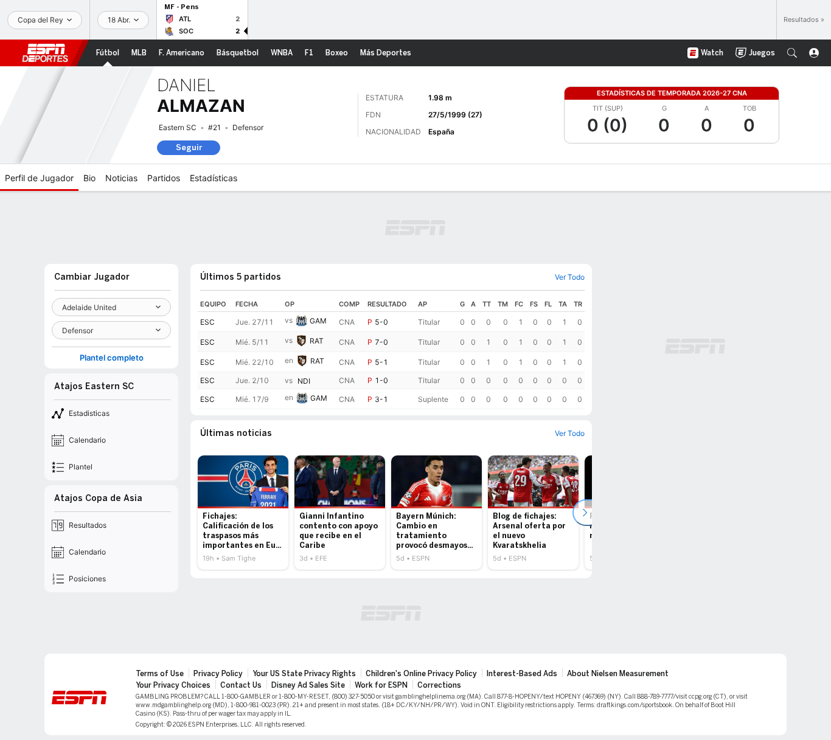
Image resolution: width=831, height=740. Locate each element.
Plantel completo (112, 357)
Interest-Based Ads (522, 673)
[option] (243, 512)
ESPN (45, 53)
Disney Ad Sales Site (308, 685)
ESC (207, 322)
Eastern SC (177, 127)
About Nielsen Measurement (618, 673)
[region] (391, 353)
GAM (318, 320)
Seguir (189, 147)
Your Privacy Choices (173, 685)
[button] (792, 53)
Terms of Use (160, 673)
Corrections (439, 685)
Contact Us (241, 685)
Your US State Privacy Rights (304, 673)
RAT (317, 340)
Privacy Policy (218, 673)
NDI (303, 381)
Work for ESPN (381, 685)
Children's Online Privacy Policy (421, 673)
